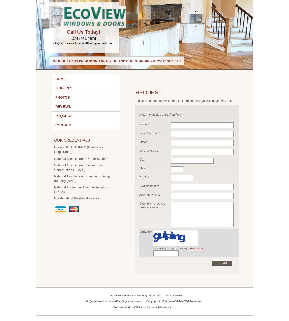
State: (142, 168)
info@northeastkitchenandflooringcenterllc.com (83, 43)
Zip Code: (145, 177)
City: (142, 159)
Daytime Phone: (149, 185)
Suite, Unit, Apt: (148, 150)
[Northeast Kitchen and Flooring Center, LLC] (84, 17)
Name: (144, 124)
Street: (143, 141)
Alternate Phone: (149, 194)
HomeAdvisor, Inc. (161, 307)
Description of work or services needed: (152, 205)
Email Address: (149, 133)
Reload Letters (196, 248)
